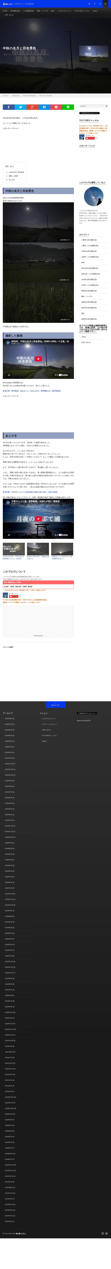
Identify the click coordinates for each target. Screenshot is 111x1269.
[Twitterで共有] (20, 107)
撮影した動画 (12, 176)
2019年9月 (8, 1182)
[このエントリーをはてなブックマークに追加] (44, 107)
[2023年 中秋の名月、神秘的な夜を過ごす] (38, 549)
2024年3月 (8, 877)
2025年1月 (8, 820)
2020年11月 (9, 1103)
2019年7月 (8, 1193)
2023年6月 (8, 927)
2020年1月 (8, 1159)
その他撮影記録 (28, 11)
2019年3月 (8, 1216)
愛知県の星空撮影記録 (89, 291)
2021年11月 (9, 1035)
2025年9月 (8, 781)
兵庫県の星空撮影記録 (89, 251)
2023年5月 (8, 933)
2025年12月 (9, 764)
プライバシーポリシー (49, 724)
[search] (106, 106)
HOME (5, 11)
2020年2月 (8, 1153)
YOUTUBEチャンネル (82, 11)
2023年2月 (8, 950)
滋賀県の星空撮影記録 (89, 302)
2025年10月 (9, 775)
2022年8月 (8, 984)
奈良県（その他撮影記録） (90, 285)
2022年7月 (8, 990)
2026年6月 (8, 730)
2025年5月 (8, 798)
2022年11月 (9, 967)
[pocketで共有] (56, 107)
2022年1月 (8, 1024)
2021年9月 (8, 1046)
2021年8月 (8, 1052)
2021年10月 (9, 1040)
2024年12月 (9, 826)
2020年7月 (8, 1125)
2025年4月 (8, 803)
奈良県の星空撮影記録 (21, 54)
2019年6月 (8, 1199)
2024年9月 (8, 843)
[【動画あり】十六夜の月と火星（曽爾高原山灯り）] (62, 549)
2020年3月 (8, 1148)
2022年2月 (8, 1018)
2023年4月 (8, 939)
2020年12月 (9, 1097)
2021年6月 (8, 1063)
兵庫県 (24, 586)
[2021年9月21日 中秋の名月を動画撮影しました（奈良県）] (14, 549)
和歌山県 (18, 586)
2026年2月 (8, 752)
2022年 (33, 54)
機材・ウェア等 (42, 11)
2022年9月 (8, 978)
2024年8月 (8, 848)
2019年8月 (8, 1187)
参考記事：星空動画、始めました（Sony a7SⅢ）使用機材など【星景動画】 (32, 391)
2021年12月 (9, 1029)
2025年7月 (8, 792)
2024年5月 (8, 865)
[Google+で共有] (32, 107)
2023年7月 (8, 922)
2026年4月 (8, 741)
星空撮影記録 (15, 11)
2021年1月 (8, 1091)
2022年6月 (8, 995)
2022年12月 (9, 961)
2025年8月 (8, 786)
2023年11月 (9, 899)
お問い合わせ (9, 15)
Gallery (95, 11)
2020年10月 (9, 1108)
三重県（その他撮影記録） (90, 245)
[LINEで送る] (68, 107)
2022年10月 (9, 973)
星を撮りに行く (21, 1233)
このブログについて (64, 11)
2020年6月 (8, 1131)
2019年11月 (9, 1170)
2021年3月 (8, 1080)
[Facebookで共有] (9, 107)
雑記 (52, 11)
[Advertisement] (38, 145)
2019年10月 (9, 1176)
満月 (48, 54)
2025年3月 (8, 809)
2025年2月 (8, 814)
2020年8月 (8, 1120)
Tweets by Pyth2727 (84, 720)
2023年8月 (8, 916)
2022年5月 (8, 1001)
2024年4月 (8, 871)
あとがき (10, 179)
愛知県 (30, 586)
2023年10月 (9, 905)
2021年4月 (8, 1074)
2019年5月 (8, 1204)
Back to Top (55, 705)
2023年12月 (9, 894)
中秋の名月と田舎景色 (15, 172)
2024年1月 (8, 888)
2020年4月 (8, 1142)
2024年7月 (8, 854)
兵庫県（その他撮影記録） (90, 257)
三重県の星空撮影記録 (89, 240)
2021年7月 (8, 1057)
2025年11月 (9, 769)
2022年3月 (8, 1012)
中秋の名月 (39, 54)
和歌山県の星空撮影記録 (89, 268)
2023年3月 (8, 944)
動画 (82, 262)
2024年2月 (8, 882)
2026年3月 (8, 747)
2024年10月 (9, 837)
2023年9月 (8, 911)
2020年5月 (8, 1137)
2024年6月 (8, 860)
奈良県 (6, 586)
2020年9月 (8, 1114)
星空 (44, 54)
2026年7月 (8, 724)
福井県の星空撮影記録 (89, 308)
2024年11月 (9, 831)
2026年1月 (8, 758)
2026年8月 (8, 718)
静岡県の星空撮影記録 (89, 319)
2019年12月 (9, 1165)
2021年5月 (8, 1069)
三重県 (12, 586)
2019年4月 (8, 1210)
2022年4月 (8, 1007)
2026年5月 (8, 735)
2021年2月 (8, 1086)
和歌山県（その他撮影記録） (91, 274)
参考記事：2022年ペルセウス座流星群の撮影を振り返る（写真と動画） (31, 492)
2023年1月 (8, 956)
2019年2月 (8, 1221)
